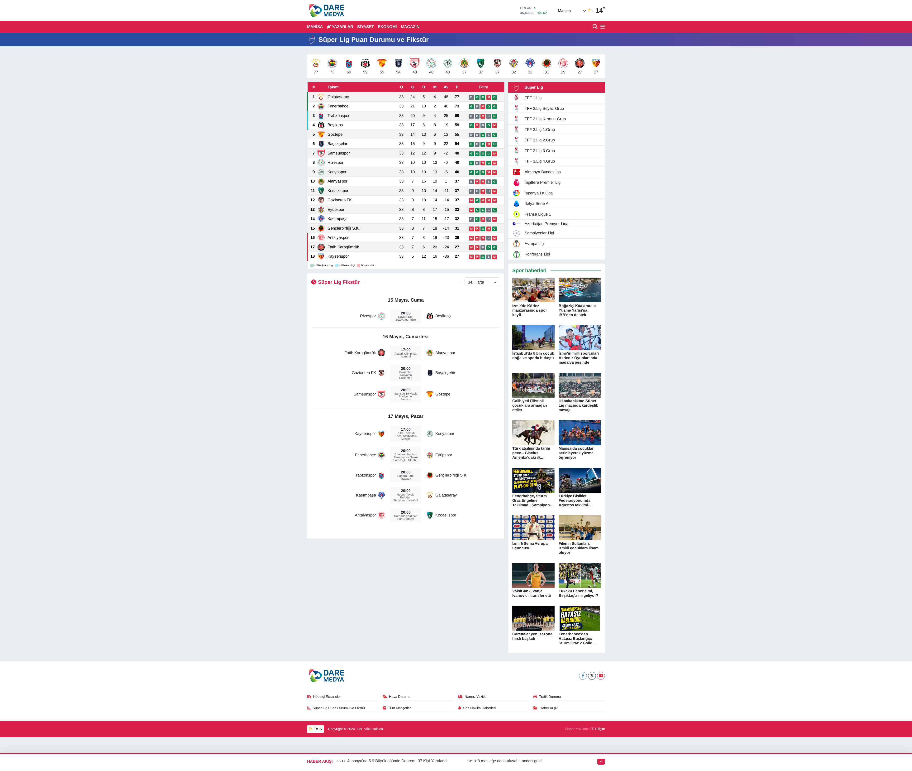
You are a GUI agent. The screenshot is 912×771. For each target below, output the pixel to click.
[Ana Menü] (601, 27)
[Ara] (595, 27)
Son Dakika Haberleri (479, 708)
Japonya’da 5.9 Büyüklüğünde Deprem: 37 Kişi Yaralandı (397, 761)
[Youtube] (601, 676)
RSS (318, 729)
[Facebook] (583, 676)
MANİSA (315, 26)
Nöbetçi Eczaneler (327, 697)
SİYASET (365, 26)
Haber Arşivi (549, 708)
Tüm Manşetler (399, 708)
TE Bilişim (597, 729)
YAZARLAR (342, 26)
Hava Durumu (399, 697)
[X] (592, 676)
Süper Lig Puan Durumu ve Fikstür (339, 708)
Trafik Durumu (550, 697)
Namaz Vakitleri (476, 697)
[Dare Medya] (325, 10)
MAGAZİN (410, 26)
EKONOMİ (387, 26)
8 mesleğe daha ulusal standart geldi (510, 761)
